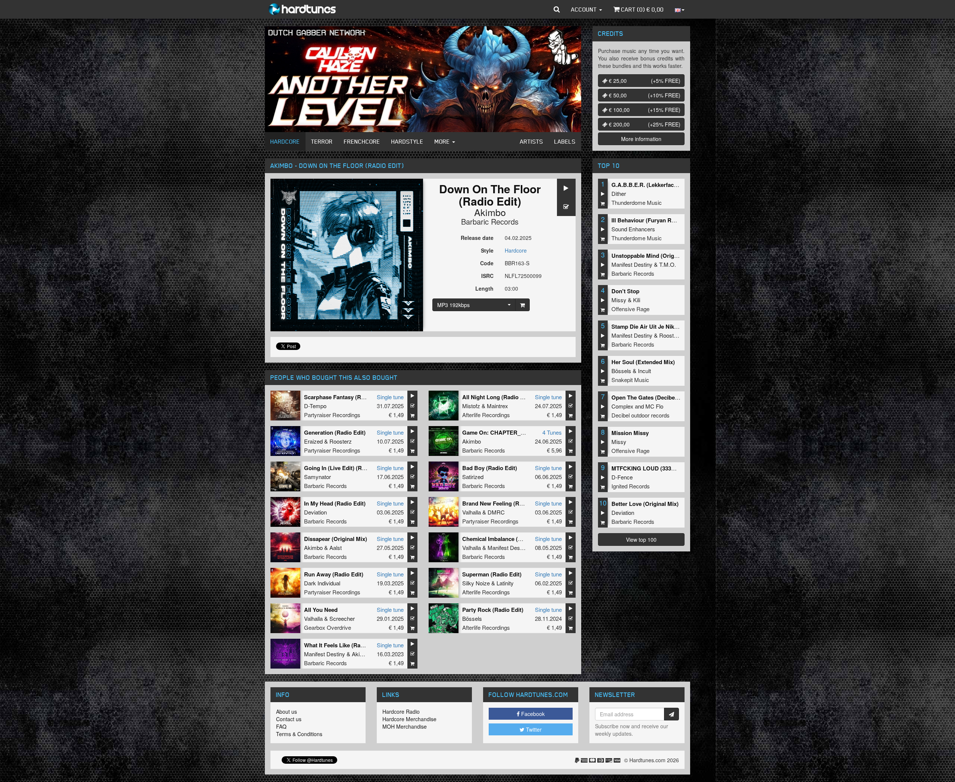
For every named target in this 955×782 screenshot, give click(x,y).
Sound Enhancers (633, 229)
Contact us (288, 719)
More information (641, 139)
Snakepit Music (630, 380)
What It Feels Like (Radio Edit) (343, 645)
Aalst (335, 547)
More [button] (443, 141)
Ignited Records (630, 486)
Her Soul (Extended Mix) (643, 362)
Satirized (472, 477)
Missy (618, 300)
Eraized (313, 441)
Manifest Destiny (508, 547)
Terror (322, 141)
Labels (565, 141)
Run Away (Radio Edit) (333, 574)
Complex (622, 406)
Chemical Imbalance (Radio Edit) (504, 539)
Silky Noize (476, 583)
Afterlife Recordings (486, 415)
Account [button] (584, 9)
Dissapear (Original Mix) (335, 539)
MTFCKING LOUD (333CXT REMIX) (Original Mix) (675, 468)
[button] (557, 9)
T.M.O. (667, 264)
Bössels (472, 618)
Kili (636, 300)
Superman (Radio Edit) (492, 574)
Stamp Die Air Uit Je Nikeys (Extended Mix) (667, 326)
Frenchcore (362, 141)
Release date (477, 237)
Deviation (315, 512)
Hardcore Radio (401, 711)
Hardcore (285, 141)
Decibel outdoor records (640, 415)
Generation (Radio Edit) (335, 432)
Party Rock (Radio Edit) (492, 610)
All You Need (321, 610)
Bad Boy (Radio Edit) (489, 468)
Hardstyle (407, 141)
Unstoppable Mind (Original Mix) (653, 255)
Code (487, 263)
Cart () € (642, 9)
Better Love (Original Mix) (645, 504)
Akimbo (490, 212)
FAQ (281, 726)
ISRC (487, 275)
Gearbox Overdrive (327, 627)
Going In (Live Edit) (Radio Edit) (345, 468)
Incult (644, 371)
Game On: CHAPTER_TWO (497, 432)
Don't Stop (625, 291)
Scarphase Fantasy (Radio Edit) (345, 397)
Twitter (533, 729)
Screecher (342, 618)
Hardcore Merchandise (409, 719)
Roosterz (340, 441)
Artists (531, 141)
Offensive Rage (630, 309)
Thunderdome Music (636, 202)
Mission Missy (630, 433)
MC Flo (654, 406)
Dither (618, 193)
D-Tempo (315, 406)
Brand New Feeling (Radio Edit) (503, 503)
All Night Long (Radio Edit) (497, 397)
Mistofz (471, 406)
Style (487, 250)
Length (484, 288)
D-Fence (622, 477)
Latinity (505, 583)
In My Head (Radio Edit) (335, 503)
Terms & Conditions (299, 734)
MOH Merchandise (404, 726)
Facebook (532, 713)
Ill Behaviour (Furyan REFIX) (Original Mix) (667, 220)
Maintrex (497, 406)
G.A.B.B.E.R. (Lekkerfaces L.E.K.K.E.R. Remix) (672, 185)
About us (286, 711)
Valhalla (471, 512)
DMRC (496, 512)
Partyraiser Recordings (332, 415)
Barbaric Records (490, 221)
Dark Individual (322, 583)
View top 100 (641, 539)
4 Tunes (552, 432)
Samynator (317, 477)
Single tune (390, 397)
